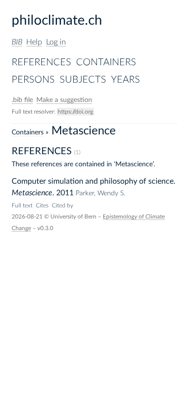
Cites (42, 205)
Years (125, 80)
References (41, 62)
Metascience (32, 193)
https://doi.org (75, 112)
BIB (17, 42)
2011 (65, 193)
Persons (33, 80)
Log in (56, 42)
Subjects (83, 80)
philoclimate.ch (57, 20)
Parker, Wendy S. (100, 193)
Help (34, 42)
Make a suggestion (64, 100)
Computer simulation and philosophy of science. (93, 181)
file (22, 100)
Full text (22, 205)
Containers (106, 62)
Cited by (62, 205)
